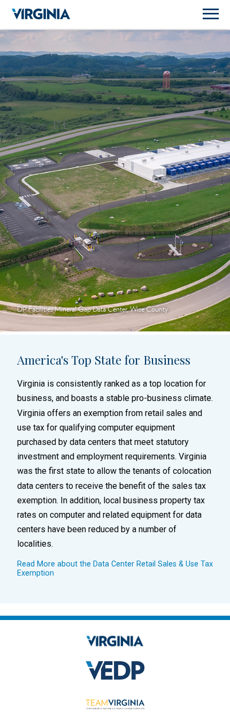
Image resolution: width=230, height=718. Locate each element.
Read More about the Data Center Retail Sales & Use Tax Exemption (115, 569)
